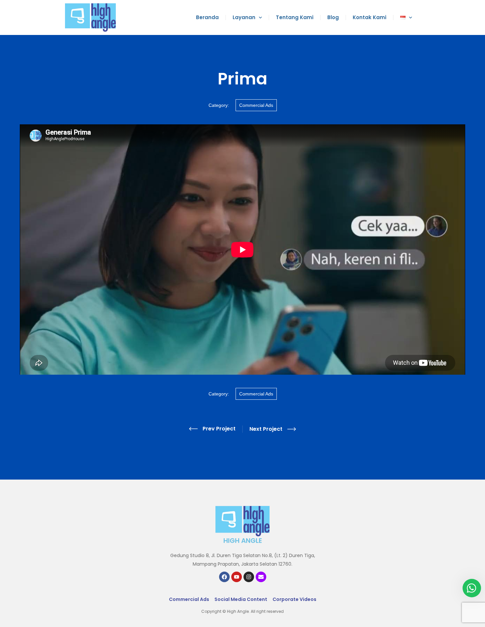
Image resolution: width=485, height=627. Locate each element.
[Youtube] (236, 577)
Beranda (207, 17)
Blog (333, 17)
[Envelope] (261, 577)
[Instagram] (248, 577)
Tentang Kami (294, 17)
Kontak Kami (369, 17)
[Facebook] (224, 577)
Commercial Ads (256, 105)
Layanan (244, 17)
